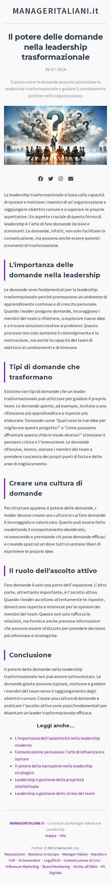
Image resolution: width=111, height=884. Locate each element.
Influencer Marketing (22, 866)
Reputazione (15, 854)
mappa (50, 835)
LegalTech (52, 860)
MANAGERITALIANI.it (27, 823)
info (63, 835)
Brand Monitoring (56, 866)
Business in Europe (44, 854)
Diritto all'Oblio (86, 866)
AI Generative (29, 860)
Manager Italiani (75, 854)
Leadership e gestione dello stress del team (55, 793)
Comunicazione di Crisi (82, 860)
